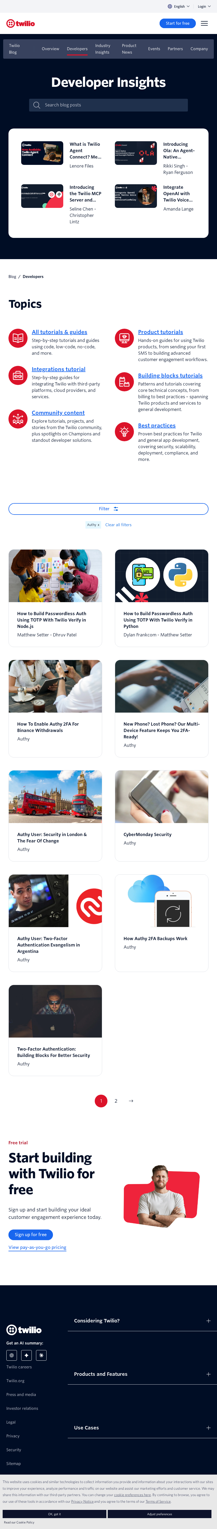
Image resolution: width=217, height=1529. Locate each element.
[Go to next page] (130, 1101)
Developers (77, 49)
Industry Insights (102, 49)
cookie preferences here (132, 1495)
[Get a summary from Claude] (41, 1355)
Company (199, 49)
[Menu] (204, 23)
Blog (12, 277)
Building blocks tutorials (170, 375)
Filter (104, 508)
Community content (58, 413)
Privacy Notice (82, 1501)
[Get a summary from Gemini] (26, 1355)
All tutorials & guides (59, 332)
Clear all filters (118, 525)
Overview (50, 49)
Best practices (157, 425)
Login (202, 6)
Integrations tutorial (58, 369)
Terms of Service (158, 1501)
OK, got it (54, 1514)
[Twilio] (20, 23)
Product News (129, 49)
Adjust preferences (159, 1514)
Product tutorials (160, 332)
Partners (175, 49)
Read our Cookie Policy (19, 1522)
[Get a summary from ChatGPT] (11, 1355)
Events (154, 49)
